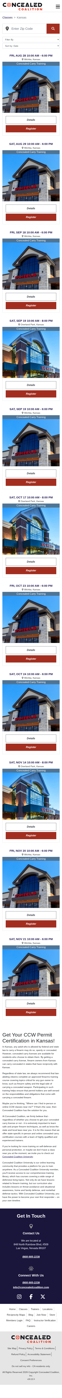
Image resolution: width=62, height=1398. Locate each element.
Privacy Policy (26, 1348)
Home (12, 1309)
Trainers (35, 1309)
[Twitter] (43, 1297)
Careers (31, 1326)
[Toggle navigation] (58, 6)
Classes (7, 17)
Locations (48, 1309)
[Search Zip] (53, 29)
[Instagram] (19, 1296)
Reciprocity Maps (16, 1314)
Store (52, 1314)
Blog (30, 1314)
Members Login (14, 1320)
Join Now (41, 1314)
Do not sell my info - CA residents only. (31, 1366)
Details (31, 120)
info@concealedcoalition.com (31, 1287)
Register (31, 128)
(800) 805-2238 (31, 1256)
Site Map (11, 1348)
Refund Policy (18, 1354)
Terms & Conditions (45, 1348)
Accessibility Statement (39, 1354)
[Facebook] (31, 1296)
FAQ (28, 1320)
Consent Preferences (31, 1360)
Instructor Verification (45, 1320)
